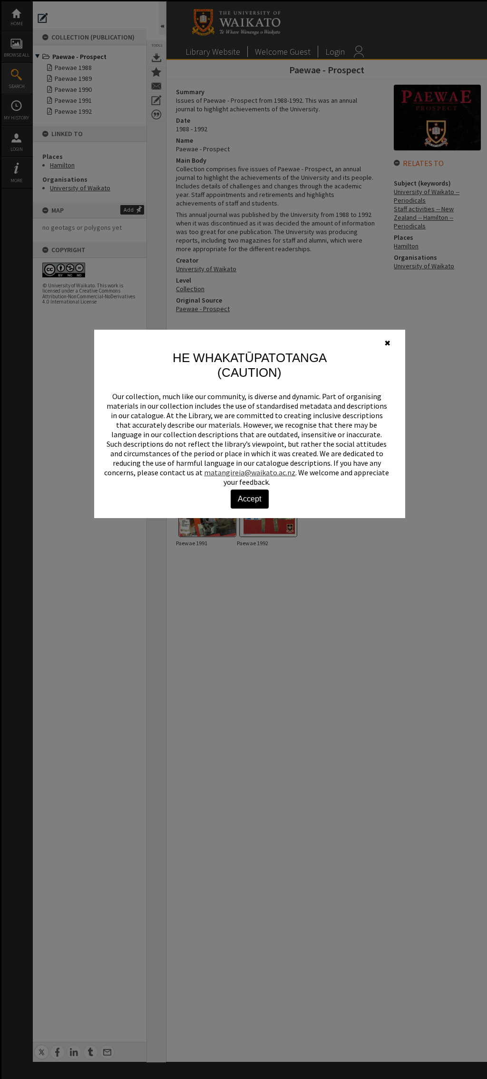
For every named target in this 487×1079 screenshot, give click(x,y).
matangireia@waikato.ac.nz (249, 472)
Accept (249, 499)
